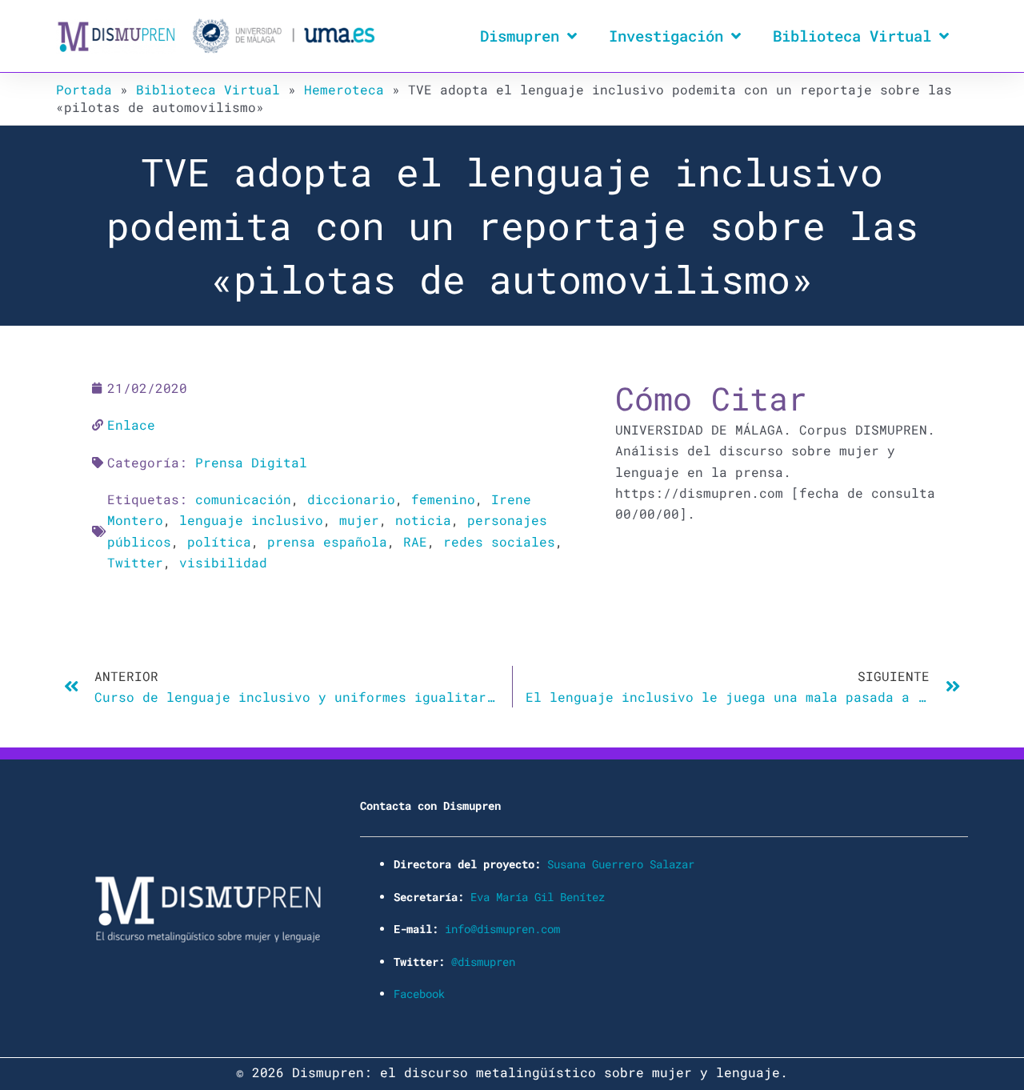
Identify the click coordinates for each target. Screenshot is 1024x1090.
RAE (415, 541)
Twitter (135, 562)
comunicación (243, 499)
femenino (443, 499)
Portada (84, 89)
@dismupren (483, 961)
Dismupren (519, 36)
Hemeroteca (344, 89)
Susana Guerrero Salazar (620, 864)
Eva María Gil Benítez (537, 896)
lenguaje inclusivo (251, 519)
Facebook (419, 993)
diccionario (351, 499)
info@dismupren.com (502, 928)
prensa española (327, 541)
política (219, 541)
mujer (359, 519)
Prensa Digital (251, 462)
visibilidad (223, 562)
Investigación (666, 36)
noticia (423, 519)
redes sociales (499, 541)
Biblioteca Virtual (852, 36)
